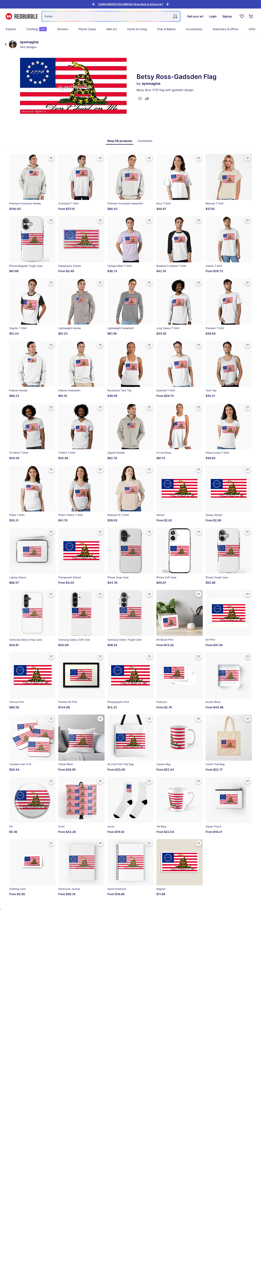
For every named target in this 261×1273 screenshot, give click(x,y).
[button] (130, 4)
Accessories (194, 29)
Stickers (62, 29)
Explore (11, 29)
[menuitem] (11, 29)
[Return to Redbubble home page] (22, 16)
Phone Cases (87, 29)
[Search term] (175, 16)
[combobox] (111, 16)
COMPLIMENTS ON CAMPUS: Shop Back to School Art (130, 4)
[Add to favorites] (140, 98)
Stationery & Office (225, 29)
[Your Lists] (242, 16)
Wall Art (111, 29)
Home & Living (137, 29)
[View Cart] (251, 16)
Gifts (252, 29)
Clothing (35, 29)
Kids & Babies (166, 29)
